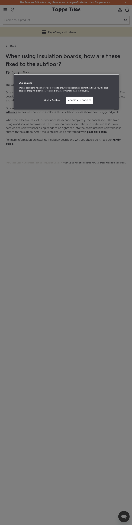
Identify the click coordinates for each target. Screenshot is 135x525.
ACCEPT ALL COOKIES (79, 100)
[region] (66, 92)
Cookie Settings (52, 100)
